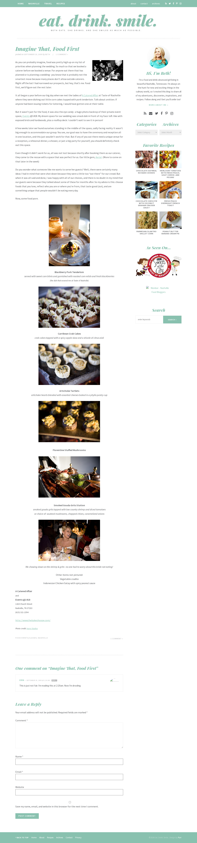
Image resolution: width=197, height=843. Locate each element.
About (133, 3)
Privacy (78, 837)
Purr (179, 837)
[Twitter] (170, 3)
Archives (156, 3)
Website (19, 787)
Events (26, 116)
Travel (48, 3)
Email (19, 771)
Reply (54, 680)
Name (19, 756)
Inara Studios (32, 628)
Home (21, 3)
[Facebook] (173, 3)
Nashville (34, 3)
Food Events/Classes (26, 638)
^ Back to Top (22, 837)
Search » (172, 319)
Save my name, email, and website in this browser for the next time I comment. (56, 806)
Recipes (60, 3)
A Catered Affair (90, 95)
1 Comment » (62, 54)
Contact (144, 3)
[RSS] (166, 3)
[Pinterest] (176, 3)
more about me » (158, 105)
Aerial (99, 157)
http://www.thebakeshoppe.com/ (32, 620)
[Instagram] (180, 3)
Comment (21, 720)
